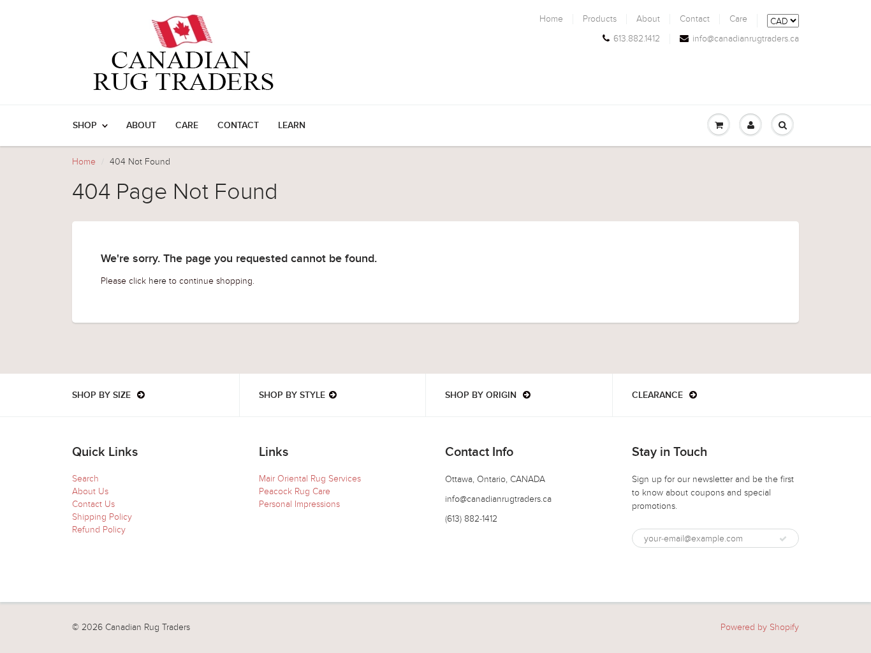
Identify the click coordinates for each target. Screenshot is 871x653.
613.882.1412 (636, 39)
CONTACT (238, 125)
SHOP (85, 125)
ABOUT (141, 125)
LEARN (291, 125)
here (157, 280)
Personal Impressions (299, 504)
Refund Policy (99, 529)
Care (738, 19)
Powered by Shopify (760, 627)
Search (85, 478)
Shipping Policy (102, 516)
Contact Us (93, 504)
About (648, 19)
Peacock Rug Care (294, 491)
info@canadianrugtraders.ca (745, 39)
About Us (90, 491)
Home (551, 19)
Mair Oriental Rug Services (310, 478)
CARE (186, 125)
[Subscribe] (783, 539)
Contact (695, 19)
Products (600, 19)
